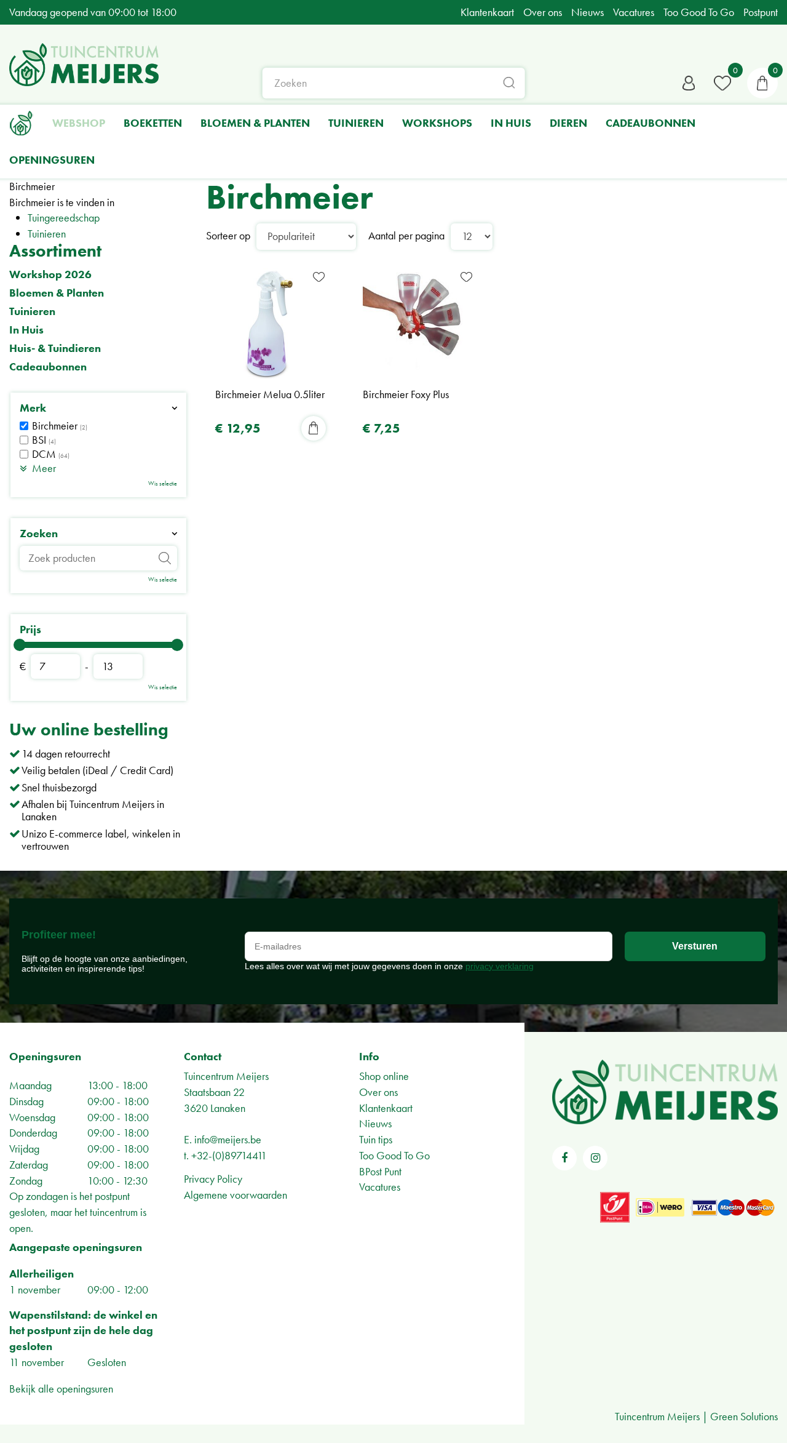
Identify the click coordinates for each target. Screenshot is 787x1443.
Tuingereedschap (64, 217)
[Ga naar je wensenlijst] (722, 83)
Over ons (378, 1092)
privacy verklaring (499, 966)
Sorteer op (228, 235)
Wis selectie (162, 483)
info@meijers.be (227, 1139)
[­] (564, 1158)
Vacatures (379, 1187)
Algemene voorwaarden (235, 1195)
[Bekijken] (762, 83)
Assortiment (55, 251)
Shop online (384, 1076)
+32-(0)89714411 (229, 1155)
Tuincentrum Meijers (226, 1076)
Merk (33, 408)
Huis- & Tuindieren (55, 348)
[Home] (21, 123)
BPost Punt (380, 1171)
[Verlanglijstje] (722, 83)
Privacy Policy (213, 1179)
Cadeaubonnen (48, 367)
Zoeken (39, 533)
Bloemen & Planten (56, 293)
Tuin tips (375, 1139)
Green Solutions (744, 1416)
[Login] (688, 83)
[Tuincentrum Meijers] (84, 64)
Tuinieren (47, 233)
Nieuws (375, 1123)
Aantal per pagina (406, 235)
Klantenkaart (386, 1108)
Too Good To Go (394, 1155)
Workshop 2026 (50, 274)
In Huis (26, 330)
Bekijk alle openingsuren (61, 1388)
